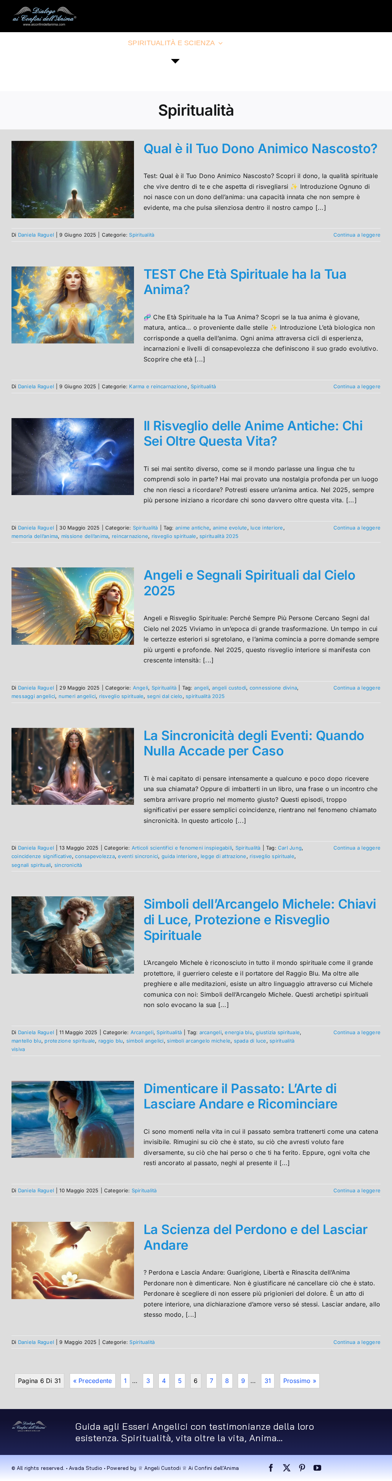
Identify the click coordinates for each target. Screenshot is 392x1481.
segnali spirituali (31, 865)
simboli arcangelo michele (198, 1041)
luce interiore (266, 528)
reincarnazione (130, 536)
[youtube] (317, 1468)
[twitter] (287, 1468)
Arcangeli (142, 1032)
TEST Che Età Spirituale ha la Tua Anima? (245, 282)
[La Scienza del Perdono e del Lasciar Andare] (72, 1260)
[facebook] (271, 1468)
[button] (63, 75)
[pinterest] (302, 1468)
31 (268, 1381)
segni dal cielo (165, 696)
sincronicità (68, 865)
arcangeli (210, 1032)
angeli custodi (229, 688)
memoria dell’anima (34, 536)
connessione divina (273, 688)
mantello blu (26, 1041)
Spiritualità (141, 235)
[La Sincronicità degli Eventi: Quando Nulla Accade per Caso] (72, 766)
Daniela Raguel (36, 235)
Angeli (140, 688)
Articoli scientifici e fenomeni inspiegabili (182, 848)
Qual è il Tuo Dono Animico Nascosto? (260, 148)
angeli (201, 688)
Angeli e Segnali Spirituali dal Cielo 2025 (249, 582)
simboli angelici (145, 1041)
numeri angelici (77, 696)
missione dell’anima (85, 536)
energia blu (239, 1032)
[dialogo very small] (29, 1423)
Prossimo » (299, 1381)
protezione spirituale (69, 1041)
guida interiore (180, 856)
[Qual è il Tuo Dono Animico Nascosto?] (72, 179)
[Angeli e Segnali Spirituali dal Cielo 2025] (72, 606)
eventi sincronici (138, 856)
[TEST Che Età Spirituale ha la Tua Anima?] (72, 305)
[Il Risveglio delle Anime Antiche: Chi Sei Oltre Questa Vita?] (72, 456)
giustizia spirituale (278, 1032)
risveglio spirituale (174, 536)
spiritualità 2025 (218, 536)
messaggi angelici (33, 696)
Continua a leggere (357, 235)
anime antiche (192, 528)
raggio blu (110, 1041)
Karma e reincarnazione (158, 386)
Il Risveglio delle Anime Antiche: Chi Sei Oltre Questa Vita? (253, 433)
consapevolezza (94, 856)
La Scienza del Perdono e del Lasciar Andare (256, 1237)
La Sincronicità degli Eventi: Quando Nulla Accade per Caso (254, 743)
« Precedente (92, 1381)
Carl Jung (290, 848)
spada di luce (250, 1041)
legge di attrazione (224, 856)
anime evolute (230, 528)
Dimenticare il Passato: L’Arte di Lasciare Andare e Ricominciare (241, 1096)
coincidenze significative (41, 856)
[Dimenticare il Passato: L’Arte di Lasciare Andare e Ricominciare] (72, 1119)
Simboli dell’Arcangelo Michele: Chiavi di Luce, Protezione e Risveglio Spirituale (260, 919)
